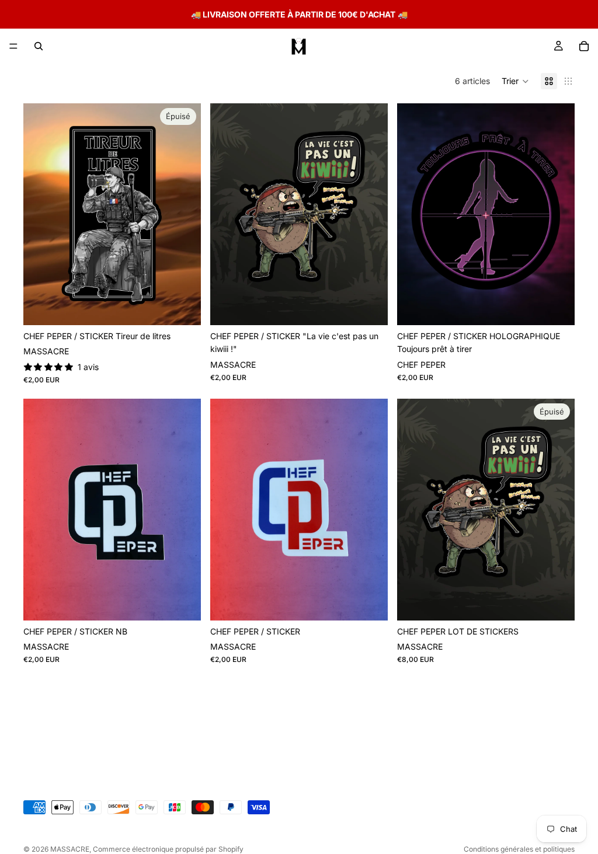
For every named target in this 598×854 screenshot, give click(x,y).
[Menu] (13, 46)
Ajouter (379, 307)
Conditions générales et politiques (519, 849)
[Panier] (584, 46)
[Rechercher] (38, 46)
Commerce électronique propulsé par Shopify (168, 849)
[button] (515, 81)
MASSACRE (69, 849)
